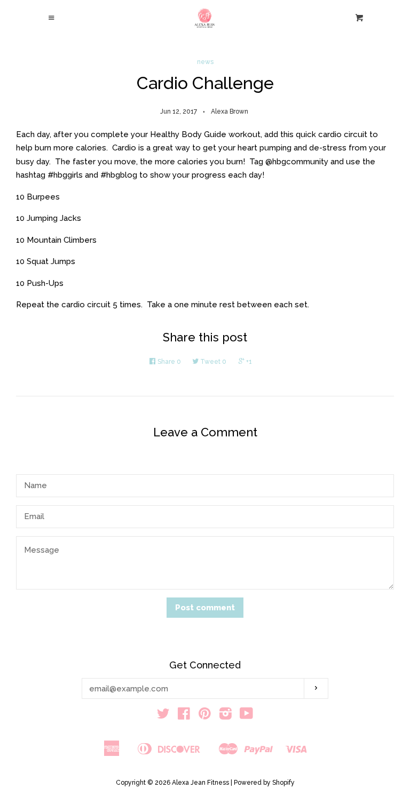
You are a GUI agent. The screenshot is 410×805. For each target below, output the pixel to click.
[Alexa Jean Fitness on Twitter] (163, 716)
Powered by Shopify (264, 782)
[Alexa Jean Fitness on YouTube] (246, 716)
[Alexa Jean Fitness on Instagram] (225, 716)
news (205, 62)
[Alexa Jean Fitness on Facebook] (184, 716)
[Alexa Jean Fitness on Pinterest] (204, 716)
